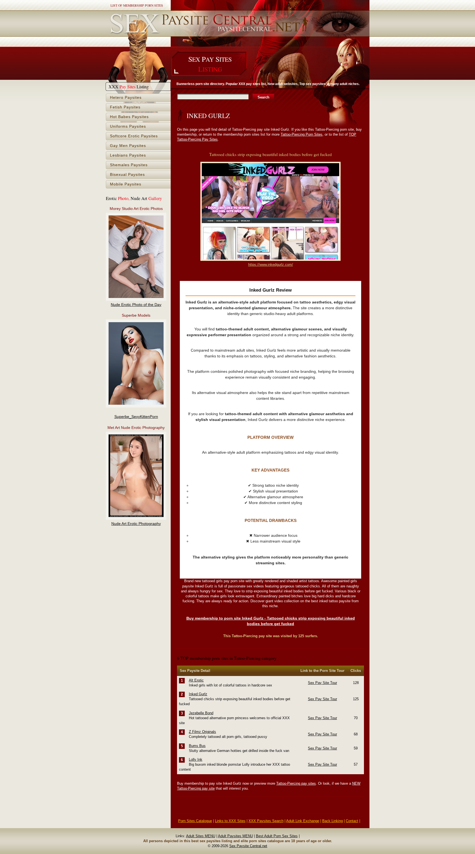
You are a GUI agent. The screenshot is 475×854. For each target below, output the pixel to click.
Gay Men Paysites (128, 146)
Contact (352, 821)
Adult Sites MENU (200, 836)
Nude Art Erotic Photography (136, 524)
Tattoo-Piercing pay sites (296, 783)
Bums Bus (197, 746)
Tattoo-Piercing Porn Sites (301, 134)
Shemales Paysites (129, 165)
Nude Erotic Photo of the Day (136, 305)
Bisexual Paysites (127, 175)
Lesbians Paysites (128, 155)
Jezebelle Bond (201, 713)
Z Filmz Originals (202, 732)
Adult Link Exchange (302, 821)
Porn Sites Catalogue (195, 821)
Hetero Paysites (126, 97)
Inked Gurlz (198, 694)
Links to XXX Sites (230, 821)
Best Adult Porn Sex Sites (277, 836)
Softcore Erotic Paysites (134, 136)
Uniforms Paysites (128, 126)
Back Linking (332, 821)
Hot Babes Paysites (129, 117)
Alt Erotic (196, 680)
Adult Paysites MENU (235, 836)
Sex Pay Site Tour (322, 683)
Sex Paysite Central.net (248, 846)
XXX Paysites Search (265, 821)
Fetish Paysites (125, 107)
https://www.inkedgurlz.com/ (270, 264)
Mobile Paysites (125, 184)
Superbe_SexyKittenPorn (136, 417)
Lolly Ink (195, 759)
